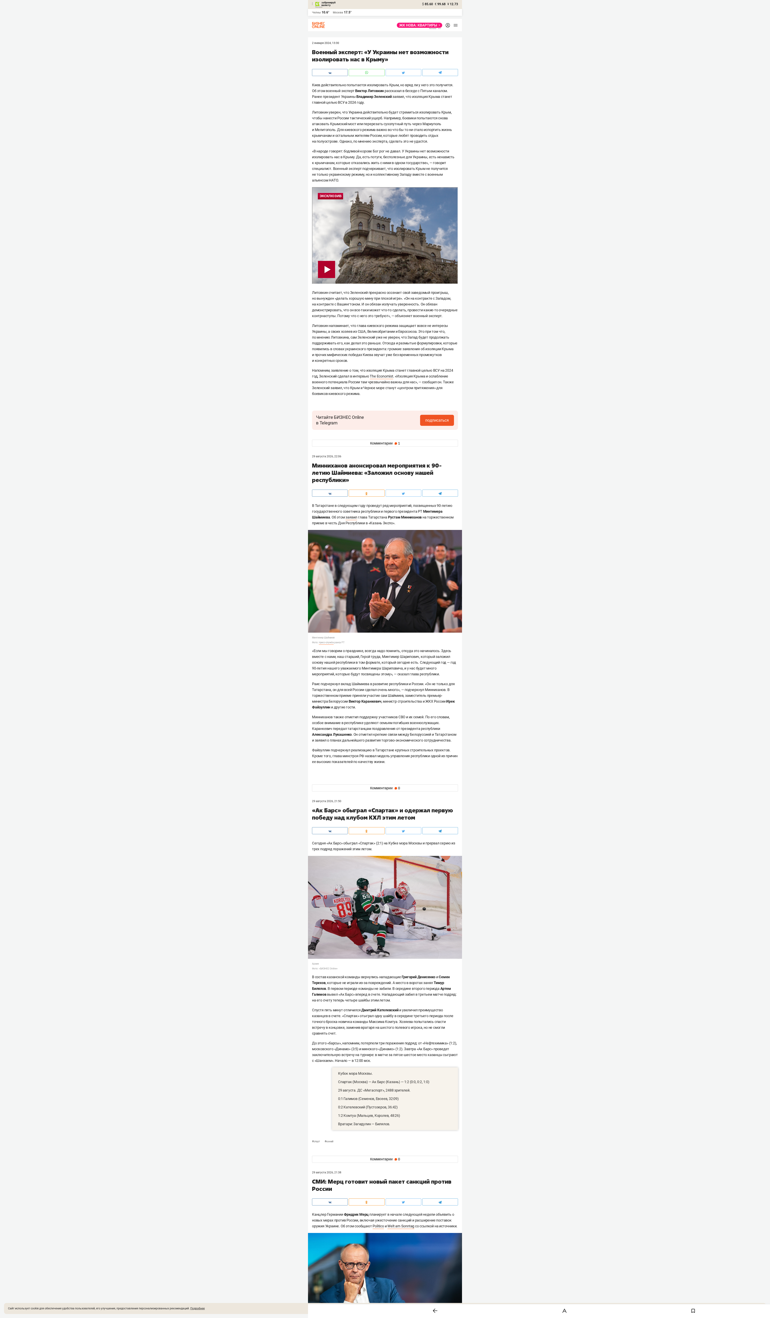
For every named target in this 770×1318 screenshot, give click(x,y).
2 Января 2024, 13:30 (325, 43)
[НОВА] (418, 25)
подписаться (437, 420)
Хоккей (329, 1141)
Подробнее (197, 1308)
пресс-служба (326, 642)
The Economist (381, 376)
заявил (351, 517)
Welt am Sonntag (400, 1226)
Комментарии (385, 443)
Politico (378, 1226)
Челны (316, 12)
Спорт (316, 1141)
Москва (338, 12)
